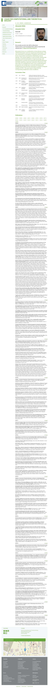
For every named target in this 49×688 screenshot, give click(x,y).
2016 (17, 120)
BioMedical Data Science (7, 32)
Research (4, 27)
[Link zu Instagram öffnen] (4, 631)
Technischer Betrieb (22, 681)
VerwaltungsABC (21, 667)
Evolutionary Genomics (7, 34)
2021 (29, 118)
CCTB (3, 25)
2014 (25, 120)
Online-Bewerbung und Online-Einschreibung (9, 679)
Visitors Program (5, 42)
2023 (21, 118)
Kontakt (23, 628)
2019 (37, 118)
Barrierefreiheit (30, 686)
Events (3, 53)
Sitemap (34, 675)
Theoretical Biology (6, 30)
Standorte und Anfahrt (22, 676)
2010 (41, 120)
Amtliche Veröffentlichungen (23, 668)
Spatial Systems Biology (7, 36)
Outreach (4, 49)
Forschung (5, 663)
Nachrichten (20, 663)
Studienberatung (36, 665)
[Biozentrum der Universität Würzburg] (38, 5)
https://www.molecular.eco (30, 48)
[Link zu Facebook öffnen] (4, 633)
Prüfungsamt (35, 666)
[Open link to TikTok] (6, 631)
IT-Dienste (35, 662)
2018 (41, 118)
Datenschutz (24, 686)
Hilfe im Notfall (21, 682)
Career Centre (35, 669)
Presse (19, 677)
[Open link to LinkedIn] (8, 631)
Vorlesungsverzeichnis (8, 677)
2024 (17, 118)
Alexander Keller (27, 23)
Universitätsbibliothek (37, 661)
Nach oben (35, 677)
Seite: (33, 682)
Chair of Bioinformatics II (7, 38)
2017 (45, 118)
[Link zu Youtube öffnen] (6, 633)
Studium (5, 662)
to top (46, 123)
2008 (17, 121)
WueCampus (6, 676)
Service (34, 659)
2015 (21, 120)
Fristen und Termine (22, 661)
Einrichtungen (6, 666)
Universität (6, 661)
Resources (4, 51)
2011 (37, 120)
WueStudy (5, 675)
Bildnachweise (35, 676)
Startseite (5, 659)
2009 (45, 120)
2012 (33, 120)
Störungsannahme (21, 680)
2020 (33, 118)
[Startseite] (15, 23)
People (3, 40)
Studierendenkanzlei (36, 667)
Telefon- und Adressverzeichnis (24, 675)
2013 (29, 120)
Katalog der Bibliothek (7, 681)
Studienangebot (21, 662)
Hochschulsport (36, 663)
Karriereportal (20, 665)
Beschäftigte (20, 666)
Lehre (5, 665)
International (6, 667)
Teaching (4, 44)
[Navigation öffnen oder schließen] (46, 2)
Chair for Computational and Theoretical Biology (23, 20)
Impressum (18, 686)
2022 (25, 118)
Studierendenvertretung (37, 668)
